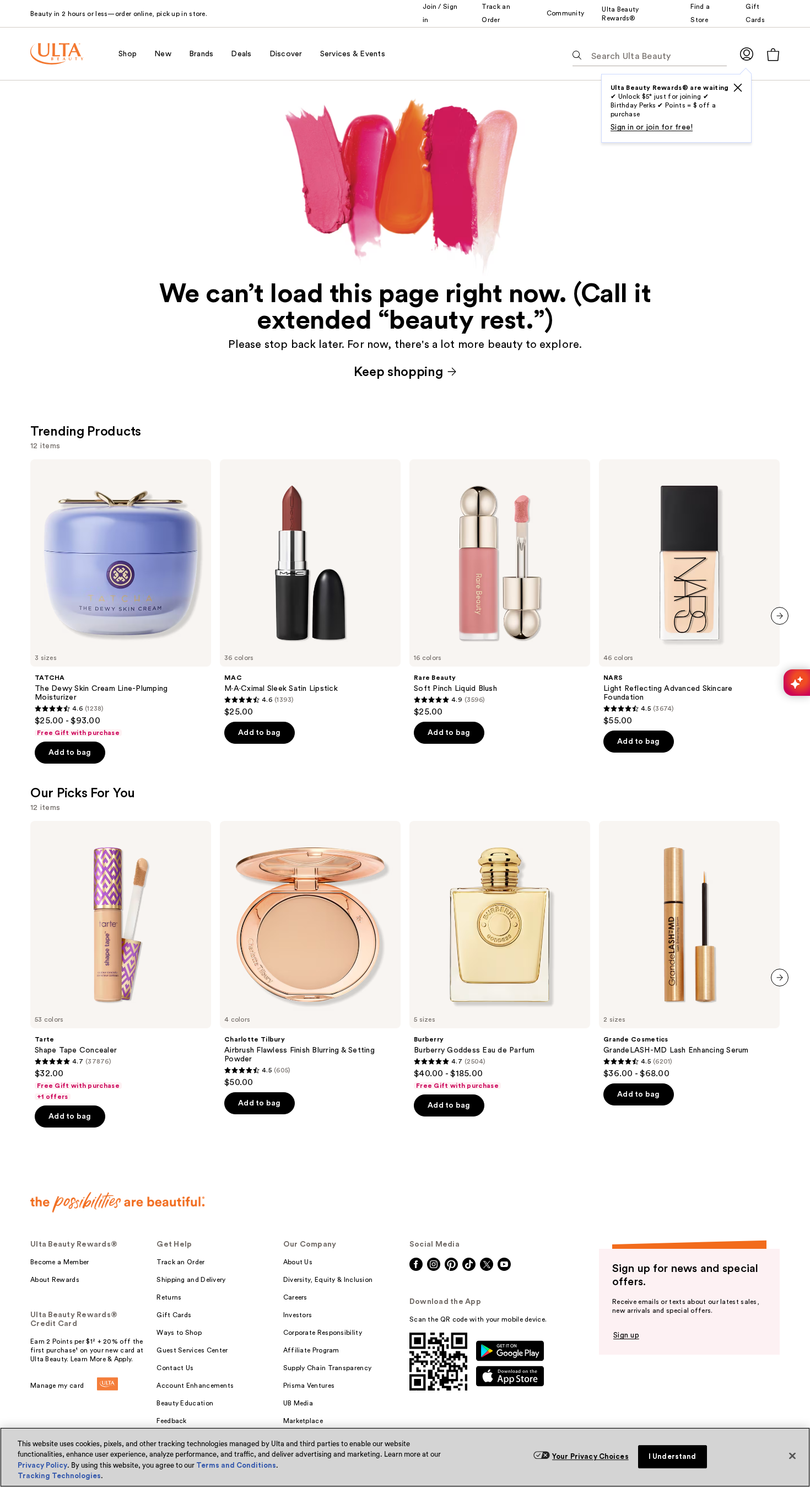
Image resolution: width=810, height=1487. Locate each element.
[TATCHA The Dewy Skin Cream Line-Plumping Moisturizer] (120, 598)
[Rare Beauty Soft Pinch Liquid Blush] (499, 588)
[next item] (780, 616)
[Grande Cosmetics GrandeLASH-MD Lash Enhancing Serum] (689, 950)
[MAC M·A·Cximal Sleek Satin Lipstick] (310, 588)
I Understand (672, 1456)
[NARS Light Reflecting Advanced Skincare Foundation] (689, 592)
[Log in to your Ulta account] (746, 53)
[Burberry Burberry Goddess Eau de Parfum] (499, 955)
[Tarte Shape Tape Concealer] (120, 961)
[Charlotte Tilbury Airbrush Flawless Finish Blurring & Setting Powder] (310, 954)
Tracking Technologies (59, 1475)
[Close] (792, 1455)
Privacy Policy (42, 1465)
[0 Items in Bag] (773, 54)
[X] (737, 87)
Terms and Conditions (236, 1465)
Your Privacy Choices (590, 1456)
